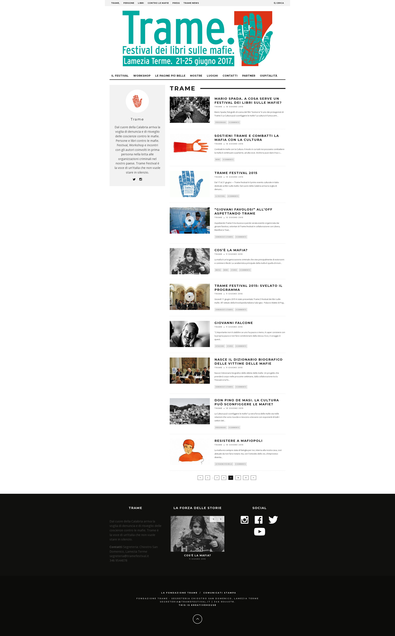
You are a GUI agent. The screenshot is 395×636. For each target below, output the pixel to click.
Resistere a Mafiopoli (238, 441)
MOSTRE (196, 75)
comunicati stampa (224, 237)
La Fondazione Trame (179, 593)
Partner (248, 75)
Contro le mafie (158, 3)
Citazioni (220, 346)
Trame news (191, 3)
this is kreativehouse (197, 605)
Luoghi (212, 75)
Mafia (218, 270)
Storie (234, 270)
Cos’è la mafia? (231, 250)
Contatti (230, 75)
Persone (128, 3)
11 (246, 478)
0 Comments (234, 122)
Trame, (115, 3)
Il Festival (120, 75)
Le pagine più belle (170, 75)
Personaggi (221, 122)
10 (238, 478)
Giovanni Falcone (233, 323)
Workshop (142, 75)
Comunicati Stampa (219, 593)
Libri (141, 3)
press (176, 3)
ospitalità (268, 75)
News (218, 159)
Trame (218, 107)
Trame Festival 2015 (236, 173)
